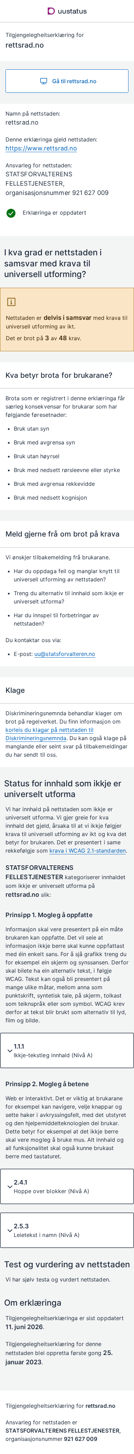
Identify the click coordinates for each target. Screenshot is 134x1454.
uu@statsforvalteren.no (64, 653)
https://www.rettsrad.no (41, 148)
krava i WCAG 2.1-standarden (87, 850)
